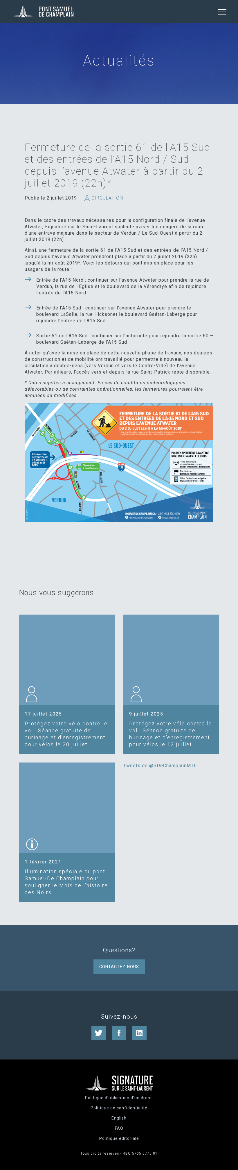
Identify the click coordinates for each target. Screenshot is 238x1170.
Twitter (98, 1033)
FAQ (119, 1128)
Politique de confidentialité (119, 1108)
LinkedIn (139, 1033)
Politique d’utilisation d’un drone (119, 1097)
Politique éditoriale (119, 1138)
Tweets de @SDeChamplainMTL (160, 765)
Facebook (119, 1033)
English (119, 1118)
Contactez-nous (119, 966)
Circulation (107, 198)
